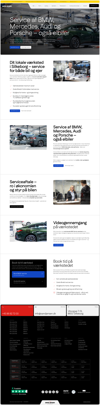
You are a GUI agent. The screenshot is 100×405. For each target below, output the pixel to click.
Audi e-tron (40, 328)
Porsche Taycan (54, 328)
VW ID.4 (66, 324)
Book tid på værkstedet (12, 1)
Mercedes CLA (13, 324)
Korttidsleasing (58, 1)
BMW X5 (25, 333)
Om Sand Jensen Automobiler (68, 341)
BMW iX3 (25, 330)
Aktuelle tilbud (40, 342)
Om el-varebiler (82, 322)
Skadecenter (26, 355)
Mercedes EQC (13, 330)
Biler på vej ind (68, 1)
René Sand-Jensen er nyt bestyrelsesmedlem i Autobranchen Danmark (36, 1)
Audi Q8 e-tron (40, 326)
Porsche (53, 322)
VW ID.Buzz (67, 328)
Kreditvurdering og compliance (82, 347)
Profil (40, 6)
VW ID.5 (66, 326)
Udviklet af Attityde (86, 401)
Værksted (54, 6)
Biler (34, 6)
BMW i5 (25, 324)
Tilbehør (39, 340)
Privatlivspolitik (81, 342)
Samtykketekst (82, 344)
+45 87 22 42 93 (15, 378)
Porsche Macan (54, 326)
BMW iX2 (25, 328)
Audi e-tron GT (40, 330)
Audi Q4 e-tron (40, 322)
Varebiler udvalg (82, 324)
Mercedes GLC (13, 328)
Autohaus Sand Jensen (74, 6)
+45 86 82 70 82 (15, 372)
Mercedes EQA (13, 322)
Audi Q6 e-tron (40, 324)
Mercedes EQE (13, 332)
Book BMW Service (15, 47)
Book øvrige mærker (25, 47)
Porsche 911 (53, 324)
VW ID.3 (66, 322)
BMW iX (25, 332)
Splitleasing (12, 348)
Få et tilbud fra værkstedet (26, 350)
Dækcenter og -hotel (28, 353)
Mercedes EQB (13, 326)
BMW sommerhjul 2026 (43, 344)
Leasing (46, 6)
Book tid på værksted (56, 346)
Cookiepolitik (81, 340)
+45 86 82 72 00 (15, 362)
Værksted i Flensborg (56, 344)
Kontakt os (93, 5)
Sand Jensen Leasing (15, 340)
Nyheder (85, 6)
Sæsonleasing (13, 350)
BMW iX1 (25, 326)
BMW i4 (25, 322)
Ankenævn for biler (82, 349)
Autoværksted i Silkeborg (27, 341)
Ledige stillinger (68, 344)
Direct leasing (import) (15, 344)
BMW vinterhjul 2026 (42, 346)
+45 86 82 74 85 (15, 367)
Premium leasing (14, 342)
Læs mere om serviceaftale (17, 206)
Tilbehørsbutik (63, 6)
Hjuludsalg (39, 348)
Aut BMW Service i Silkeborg (27, 344)
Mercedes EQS (13, 333)
